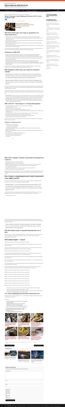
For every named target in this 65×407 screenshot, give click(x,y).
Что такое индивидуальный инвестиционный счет (14, 311)
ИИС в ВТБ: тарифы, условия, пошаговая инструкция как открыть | (17, 306)
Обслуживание (28, 10)
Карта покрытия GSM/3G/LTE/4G (16, 5)
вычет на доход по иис (12, 342)
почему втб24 (29, 342)
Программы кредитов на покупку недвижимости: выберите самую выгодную (53, 42)
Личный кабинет (34, 10)
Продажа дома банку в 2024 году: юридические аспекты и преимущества (52, 34)
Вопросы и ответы (42, 10)
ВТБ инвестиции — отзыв (10, 310)
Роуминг (23, 10)
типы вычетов (35, 342)
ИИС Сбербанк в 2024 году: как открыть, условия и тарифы (16, 303)
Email (6, 384)
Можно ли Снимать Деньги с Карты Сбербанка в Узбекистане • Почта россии (39, 345)
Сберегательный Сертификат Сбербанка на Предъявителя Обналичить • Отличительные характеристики (10, 345)
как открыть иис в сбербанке (21, 342)
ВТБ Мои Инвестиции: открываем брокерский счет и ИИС (15, 309)
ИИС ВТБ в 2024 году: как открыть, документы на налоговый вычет (17, 301)
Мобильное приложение (15, 10)
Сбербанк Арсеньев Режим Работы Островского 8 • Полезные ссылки (23, 360)
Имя (6, 380)
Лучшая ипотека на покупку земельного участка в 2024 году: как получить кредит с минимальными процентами (53, 38)
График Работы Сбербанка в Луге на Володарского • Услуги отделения (10, 357)
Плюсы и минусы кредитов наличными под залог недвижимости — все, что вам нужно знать (53, 29)
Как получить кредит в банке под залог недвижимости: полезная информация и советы (52, 24)
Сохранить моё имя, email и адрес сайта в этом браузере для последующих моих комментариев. (8, 393)
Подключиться (7, 10)
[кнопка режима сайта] (58, 10)
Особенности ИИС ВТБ (10, 302)
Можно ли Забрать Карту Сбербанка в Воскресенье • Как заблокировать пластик (37, 360)
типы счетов (7, 343)
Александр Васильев (12, 359)
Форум (48, 10)
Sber (5, 19)
